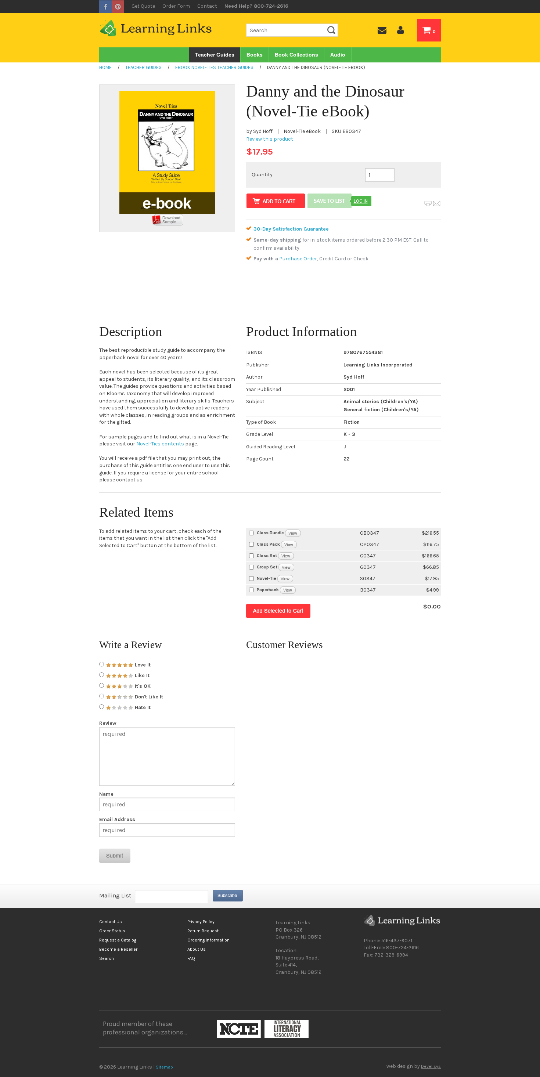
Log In (361, 201)
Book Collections (296, 55)
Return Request (203, 930)
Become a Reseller (118, 949)
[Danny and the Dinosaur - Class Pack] (289, 544)
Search (106, 958)
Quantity (262, 174)
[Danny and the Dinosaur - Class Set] (286, 555)
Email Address (117, 819)
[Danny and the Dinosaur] (288, 589)
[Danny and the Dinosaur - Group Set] (286, 567)
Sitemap (164, 1067)
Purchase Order (298, 259)
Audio (337, 55)
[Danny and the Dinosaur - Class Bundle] (293, 533)
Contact (207, 6)
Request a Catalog (117, 940)
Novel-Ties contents (160, 444)
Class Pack (268, 544)
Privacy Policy (201, 921)
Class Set (267, 555)
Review (107, 723)
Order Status (112, 930)
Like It (141, 675)
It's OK (142, 686)
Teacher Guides (214, 55)
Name (106, 794)
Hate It (142, 707)
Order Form (176, 6)
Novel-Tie (266, 578)
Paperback (268, 589)
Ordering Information (208, 940)
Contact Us (110, 921)
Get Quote (143, 6)
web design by (413, 1066)
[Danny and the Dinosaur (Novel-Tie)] (285, 578)
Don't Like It (148, 697)
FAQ (191, 958)
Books (254, 55)
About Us (196, 949)
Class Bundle (270, 532)
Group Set (267, 567)
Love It (142, 665)
